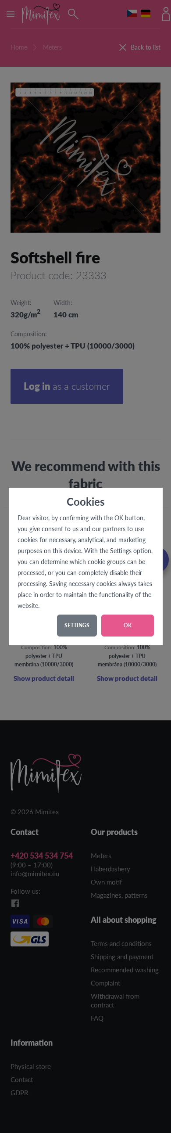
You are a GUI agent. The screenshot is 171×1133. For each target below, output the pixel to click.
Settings (76, 625)
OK (128, 625)
